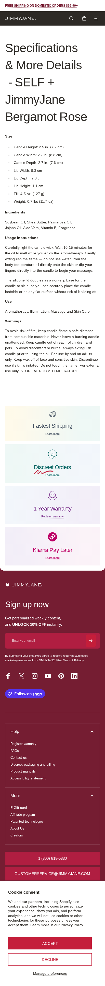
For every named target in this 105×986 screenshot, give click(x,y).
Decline (50, 959)
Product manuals (23, 771)
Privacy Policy (72, 925)
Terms (67, 660)
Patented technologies (27, 821)
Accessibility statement (28, 778)
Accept (50, 943)
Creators (16, 835)
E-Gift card (18, 808)
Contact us (18, 758)
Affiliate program (22, 815)
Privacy (79, 660)
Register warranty (23, 744)
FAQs (14, 751)
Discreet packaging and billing (32, 764)
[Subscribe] (91, 640)
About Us (17, 828)
